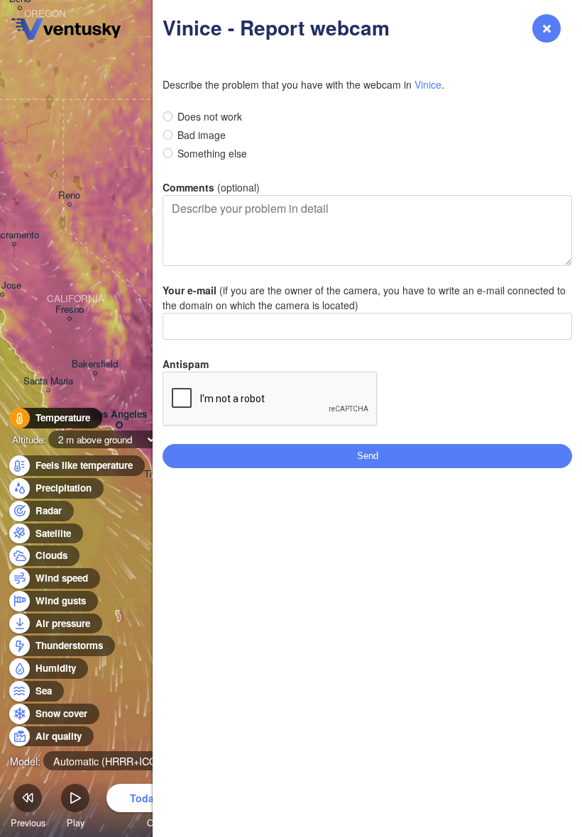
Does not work (209, 116)
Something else (212, 153)
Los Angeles (119, 415)
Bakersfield (95, 364)
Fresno (69, 310)
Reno (69, 195)
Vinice (427, 84)
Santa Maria (48, 381)
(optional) (211, 187)
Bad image (201, 135)
